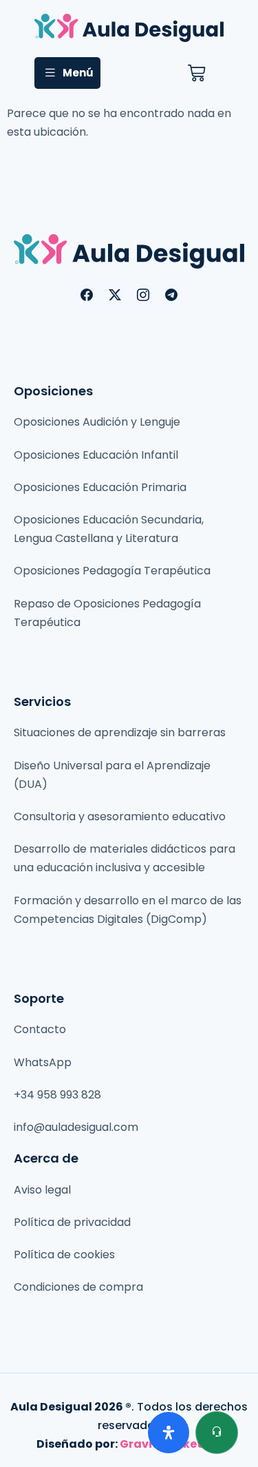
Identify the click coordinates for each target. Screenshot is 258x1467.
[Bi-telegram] (171, 294)
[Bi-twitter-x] (115, 294)
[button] (67, 73)
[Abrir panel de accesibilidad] (168, 1432)
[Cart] (196, 73)
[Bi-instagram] (143, 294)
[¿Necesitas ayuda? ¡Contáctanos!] (216, 1432)
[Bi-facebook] (86, 294)
